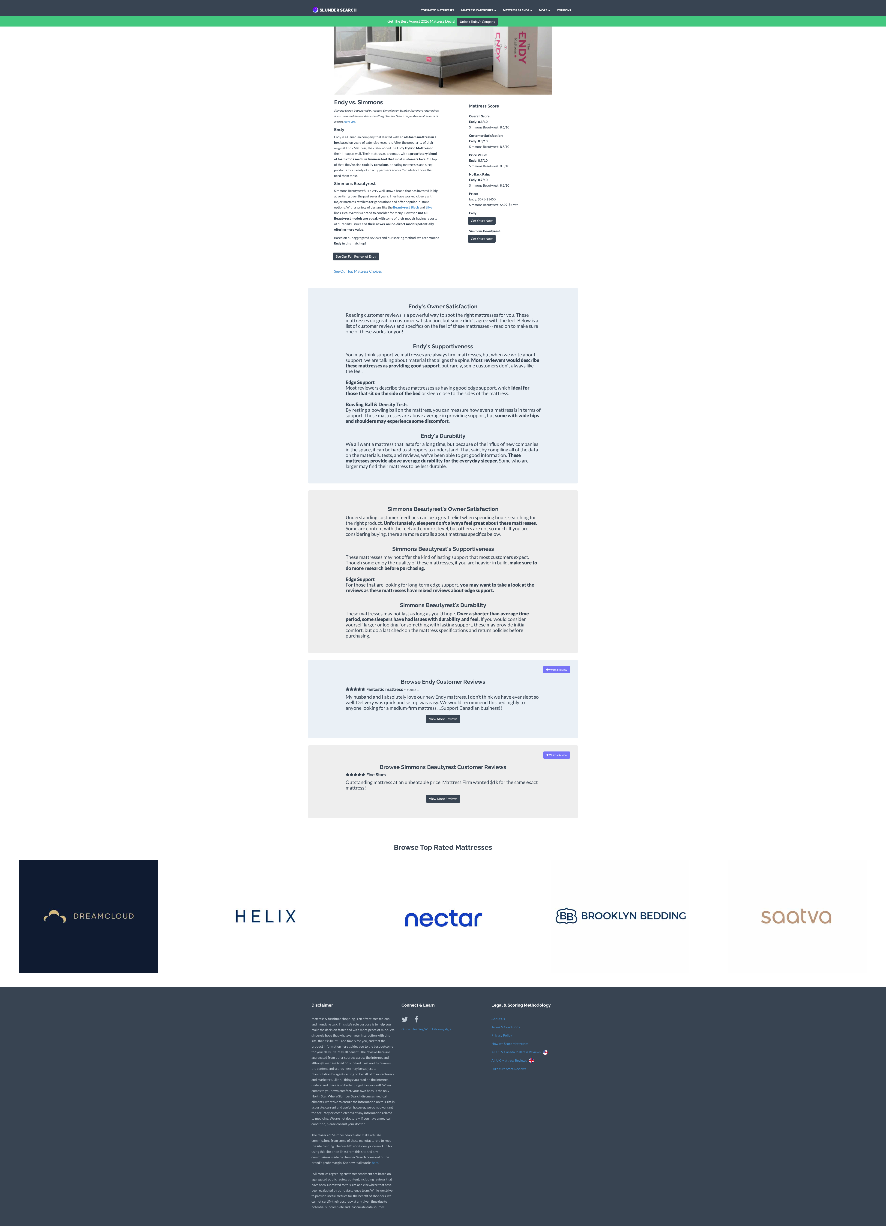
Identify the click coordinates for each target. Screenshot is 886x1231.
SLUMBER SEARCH (338, 10)
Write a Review (558, 669)
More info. (349, 121)
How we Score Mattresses (509, 1044)
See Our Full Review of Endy (356, 256)
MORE (543, 10)
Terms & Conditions (505, 1027)
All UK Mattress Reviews (510, 1060)
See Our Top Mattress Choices (358, 271)
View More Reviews (443, 719)
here (375, 1163)
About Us (498, 1019)
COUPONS (564, 10)
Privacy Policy (501, 1035)
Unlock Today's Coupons (477, 22)
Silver (430, 207)
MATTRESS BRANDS (516, 10)
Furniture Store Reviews (508, 1069)
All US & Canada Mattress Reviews (517, 1052)
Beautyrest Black (406, 207)
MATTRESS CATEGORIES (477, 10)
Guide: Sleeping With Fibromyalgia (426, 1029)
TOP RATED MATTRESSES (437, 10)
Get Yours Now (482, 221)
